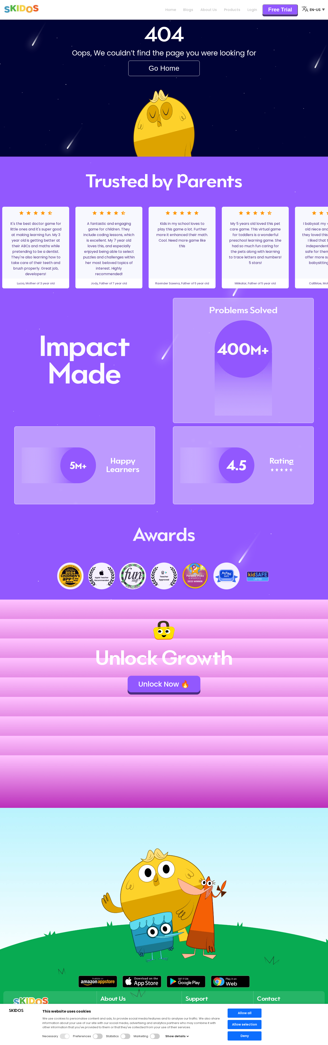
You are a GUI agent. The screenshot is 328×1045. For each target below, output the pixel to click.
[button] (97, 982)
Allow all (244, 1013)
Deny (245, 1036)
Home (170, 9)
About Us (208, 9)
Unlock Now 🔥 (164, 684)
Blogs (188, 9)
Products (232, 9)
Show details (175, 1036)
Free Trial (280, 9)
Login (252, 9)
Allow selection (244, 1024)
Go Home (164, 68)
